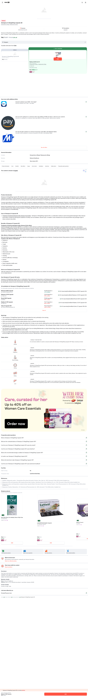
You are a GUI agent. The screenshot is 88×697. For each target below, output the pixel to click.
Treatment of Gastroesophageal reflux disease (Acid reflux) (16, 215)
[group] (44, 9)
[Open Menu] (2, 2)
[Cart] (85, 2)
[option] (5, 166)
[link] (7, 2)
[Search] (82, 2)
